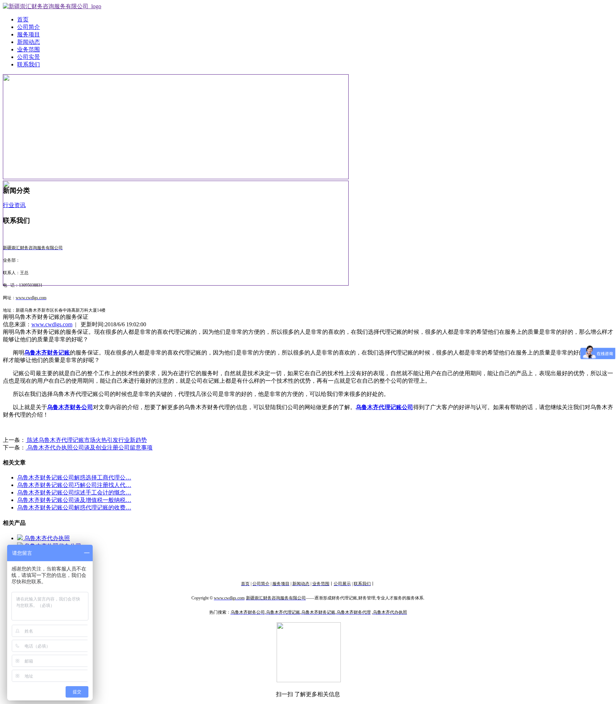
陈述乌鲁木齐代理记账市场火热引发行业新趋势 (86, 440)
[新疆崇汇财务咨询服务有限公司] (52, 6)
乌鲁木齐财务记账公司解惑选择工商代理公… (74, 477)
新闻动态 (28, 42)
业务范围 (28, 49)
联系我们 (28, 64)
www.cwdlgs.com (51, 324)
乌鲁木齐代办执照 (46, 538)
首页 (23, 19)
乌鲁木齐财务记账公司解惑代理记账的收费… (74, 507)
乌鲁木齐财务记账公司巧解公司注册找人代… (74, 485)
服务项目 (28, 34)
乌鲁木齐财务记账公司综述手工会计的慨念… (74, 492)
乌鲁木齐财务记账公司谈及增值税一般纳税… (74, 500)
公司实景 (28, 57)
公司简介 (28, 27)
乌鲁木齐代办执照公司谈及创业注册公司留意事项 (89, 447)
